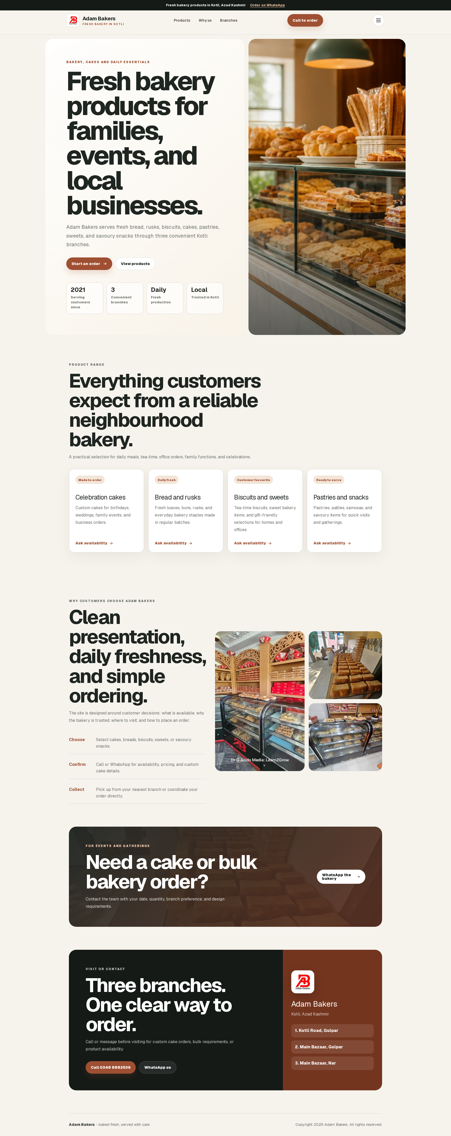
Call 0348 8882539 (110, 1067)
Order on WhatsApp (267, 5)
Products (182, 20)
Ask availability (91, 543)
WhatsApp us (157, 1067)
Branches (229, 20)
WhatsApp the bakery (336, 877)
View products (135, 263)
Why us (205, 20)
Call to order (305, 20)
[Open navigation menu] (378, 20)
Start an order (86, 263)
